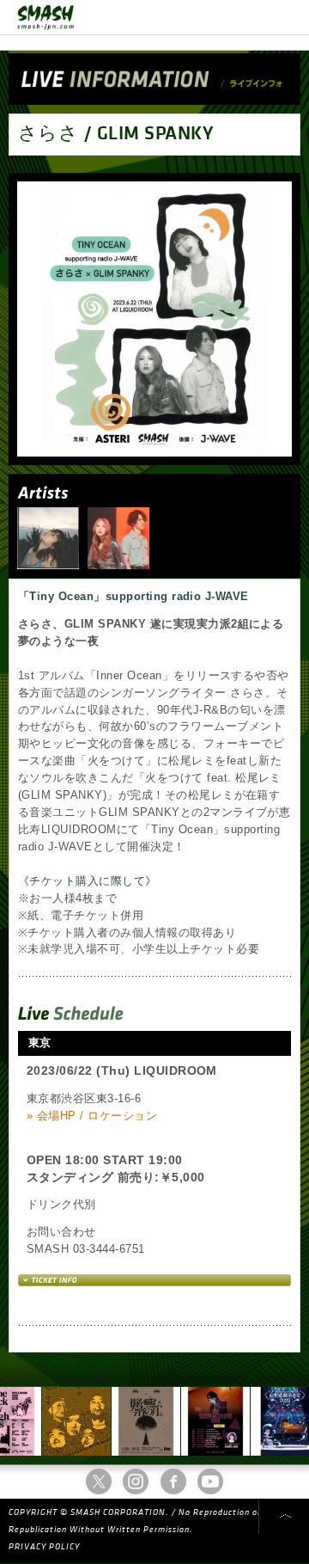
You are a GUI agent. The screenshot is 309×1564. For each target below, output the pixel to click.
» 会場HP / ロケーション (92, 1115)
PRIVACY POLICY (44, 1547)
